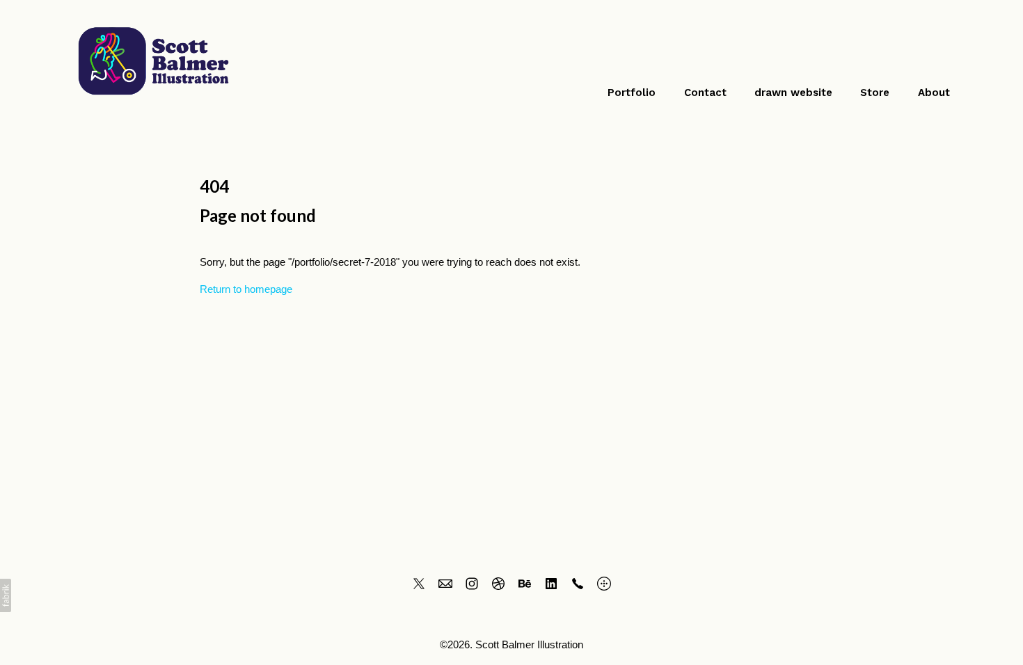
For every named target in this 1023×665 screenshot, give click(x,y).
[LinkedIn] (551, 583)
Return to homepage (246, 289)
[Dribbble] (498, 583)
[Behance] (525, 583)
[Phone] (577, 583)
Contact (705, 92)
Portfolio (632, 92)
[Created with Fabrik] (5, 595)
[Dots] (604, 583)
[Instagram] (472, 583)
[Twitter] (419, 583)
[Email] (445, 583)
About (934, 92)
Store (874, 92)
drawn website (793, 92)
